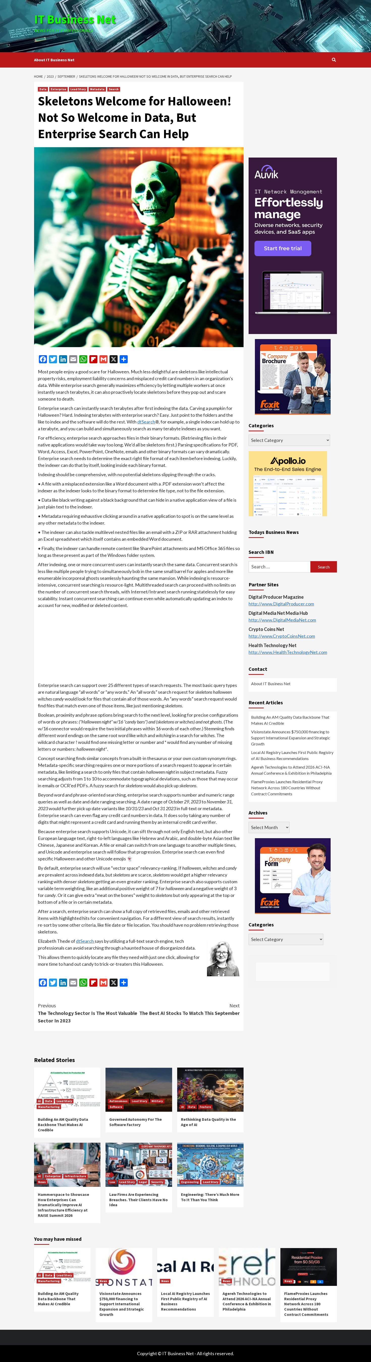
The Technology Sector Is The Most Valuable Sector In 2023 (87, 1013)
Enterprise (58, 89)
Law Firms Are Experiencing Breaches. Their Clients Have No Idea (138, 1199)
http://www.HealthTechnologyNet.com (288, 652)
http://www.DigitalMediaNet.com (282, 620)
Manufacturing (49, 1107)
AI (39, 1101)
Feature (205, 1107)
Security (157, 1182)
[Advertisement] (236, 25)
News (42, 1182)
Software (116, 1107)
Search (114, 89)
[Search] (334, 60)
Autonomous (118, 1101)
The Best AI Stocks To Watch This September (189, 1009)
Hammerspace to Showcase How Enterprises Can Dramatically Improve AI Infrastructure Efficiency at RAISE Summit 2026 (63, 1205)
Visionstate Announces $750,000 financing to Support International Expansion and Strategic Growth (290, 737)
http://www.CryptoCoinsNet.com (282, 636)
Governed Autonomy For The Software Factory (135, 1122)
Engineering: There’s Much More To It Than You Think (210, 1197)
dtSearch (146, 422)
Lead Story (78, 89)
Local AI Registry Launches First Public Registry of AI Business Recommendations (292, 755)
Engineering (190, 1182)
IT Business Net (75, 19)
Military (157, 1101)
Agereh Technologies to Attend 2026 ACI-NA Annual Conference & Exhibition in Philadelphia (291, 770)
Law (112, 1182)
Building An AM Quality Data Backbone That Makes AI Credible (63, 1124)
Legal (143, 1182)
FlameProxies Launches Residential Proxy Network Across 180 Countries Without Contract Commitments (287, 787)
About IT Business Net (54, 59)
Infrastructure (75, 1176)
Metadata (97, 89)
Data (42, 89)
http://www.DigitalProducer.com (281, 604)
